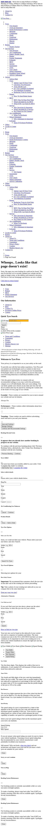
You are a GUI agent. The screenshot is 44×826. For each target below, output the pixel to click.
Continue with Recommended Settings (13, 428)
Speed (3, 555)
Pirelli (11, 35)
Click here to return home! (10, 281)
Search (4, 325)
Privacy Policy (14, 244)
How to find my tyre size (9, 629)
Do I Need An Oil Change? (23, 111)
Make (3, 490)
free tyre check (26, 745)
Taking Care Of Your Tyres (23, 83)
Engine (3, 498)
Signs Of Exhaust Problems (23, 123)
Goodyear (12, 37)
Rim (2, 551)
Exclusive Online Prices (13, 310)
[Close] (2, 437)
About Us (8, 11)
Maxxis (11, 41)
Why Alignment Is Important (23, 119)
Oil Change (17, 172)
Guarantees (13, 242)
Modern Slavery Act (16, 248)
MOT (11, 62)
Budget (11, 43)
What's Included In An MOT (23, 102)
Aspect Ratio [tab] (10, 652)
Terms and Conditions (16, 240)
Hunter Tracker (14, 47)
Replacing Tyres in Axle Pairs (24, 92)
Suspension (13, 66)
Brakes (7, 45)
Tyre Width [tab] (9, 650)
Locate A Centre (10, 126)
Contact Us (9, 15)
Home (7, 132)
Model (3, 494)
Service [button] (11, 106)
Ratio (2, 547)
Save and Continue (7, 424)
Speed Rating (5, 725)
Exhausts (12, 60)
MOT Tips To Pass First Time (24, 100)
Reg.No (3, 482)
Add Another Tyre (7, 468)
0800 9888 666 (6, 2)
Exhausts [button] (12, 121)
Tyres (11, 68)
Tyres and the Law (20, 87)
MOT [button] (11, 98)
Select (9, 502)
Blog (6, 13)
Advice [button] (7, 77)
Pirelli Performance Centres (18, 30)
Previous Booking (7, 453)
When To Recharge (20, 115)
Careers (7, 312)
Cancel (4, 512)
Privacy (7, 340)
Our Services (13, 50)
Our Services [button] (9, 49)
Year (2, 486)
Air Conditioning (15, 52)
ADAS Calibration (15, 75)
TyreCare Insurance (16, 28)
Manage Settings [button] (7, 426)
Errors (7, 255)
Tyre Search (13, 26)
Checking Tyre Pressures (22, 85)
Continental (13, 33)
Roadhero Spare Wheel (17, 73)
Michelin (12, 31)
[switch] (2, 411)
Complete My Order (20, 468)
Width (3, 545)
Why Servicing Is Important (23, 107)
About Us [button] (8, 236)
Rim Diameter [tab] (10, 654)
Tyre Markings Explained (22, 90)
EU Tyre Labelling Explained (24, 88)
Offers (7, 125)
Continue (17, 453)
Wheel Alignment (15, 71)
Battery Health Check (16, 54)
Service (11, 64)
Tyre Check (13, 69)
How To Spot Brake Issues (23, 96)
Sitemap (8, 346)
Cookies (12, 246)
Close (3, 523)
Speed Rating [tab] (10, 656)
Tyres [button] (7, 24)
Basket (7, 235)
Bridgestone (13, 39)
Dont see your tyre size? (9, 592)
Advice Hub (13, 79)
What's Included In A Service (23, 109)
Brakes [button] (11, 94)
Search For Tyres (7, 561)
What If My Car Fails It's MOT (24, 104)
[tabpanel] (22, 665)
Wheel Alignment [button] (15, 117)
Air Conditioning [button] (15, 113)
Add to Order (11, 523)
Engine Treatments (15, 58)
